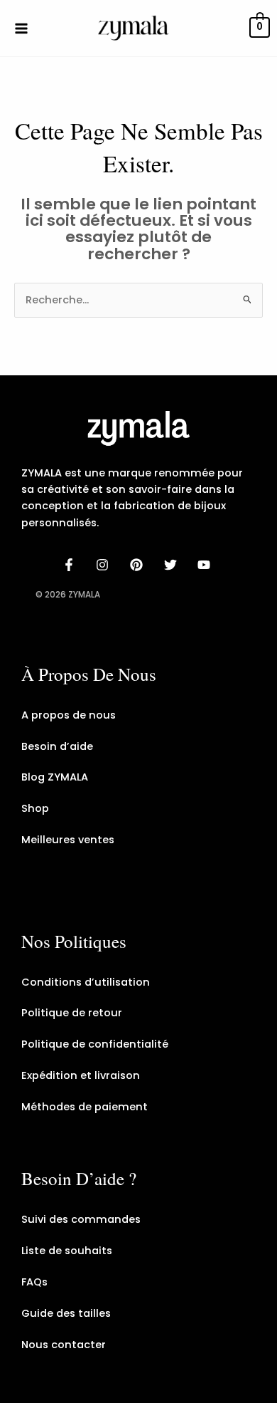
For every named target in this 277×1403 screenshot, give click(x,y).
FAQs (34, 1282)
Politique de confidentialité (94, 1044)
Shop (35, 808)
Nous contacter (63, 1344)
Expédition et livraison (80, 1075)
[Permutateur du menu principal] (21, 28)
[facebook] (71, 564)
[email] (206, 564)
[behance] (138, 564)
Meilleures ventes (67, 840)
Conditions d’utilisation (85, 982)
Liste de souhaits (66, 1250)
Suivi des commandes (81, 1219)
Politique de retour (71, 1013)
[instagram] (105, 564)
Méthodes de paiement (84, 1107)
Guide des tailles (66, 1313)
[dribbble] (172, 564)
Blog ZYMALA (54, 777)
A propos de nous (68, 715)
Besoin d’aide (57, 746)
